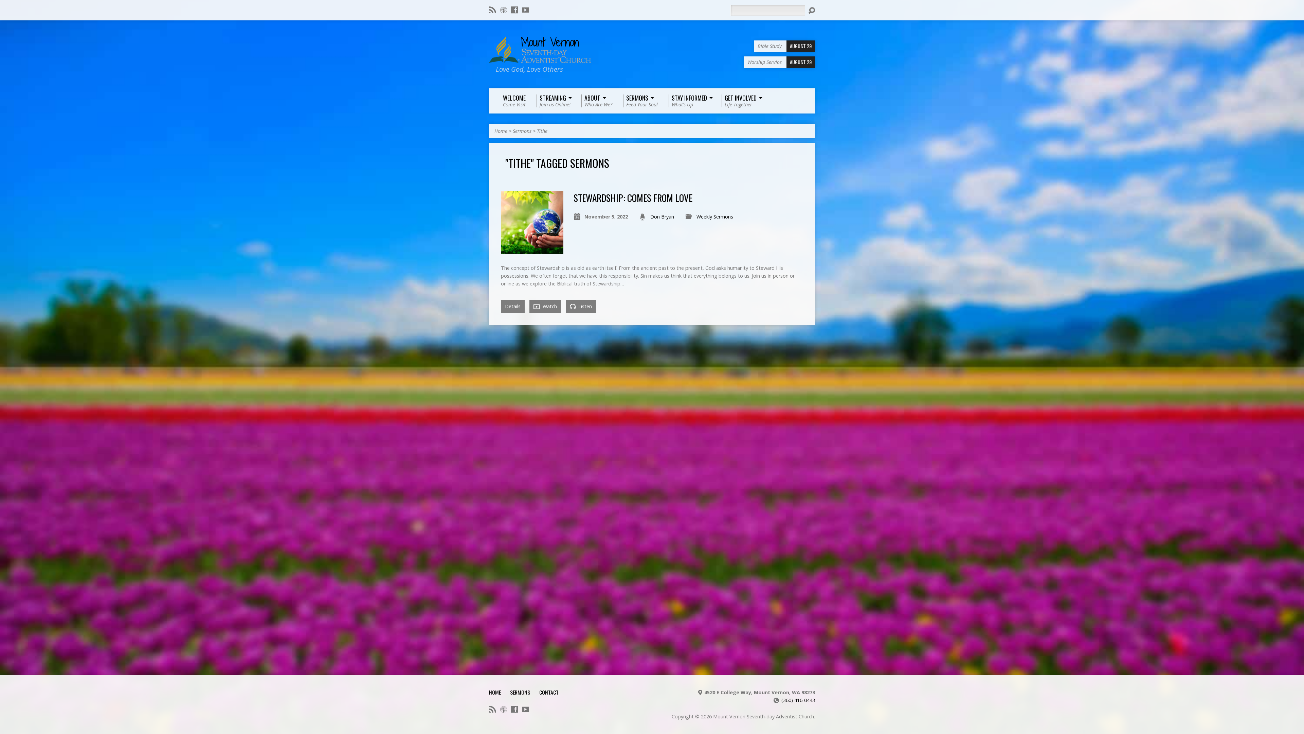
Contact (549, 692)
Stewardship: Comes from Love (633, 198)
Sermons (522, 131)
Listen (584, 306)
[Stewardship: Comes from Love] (532, 250)
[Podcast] (503, 9)
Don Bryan (662, 216)
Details (513, 306)
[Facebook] (514, 9)
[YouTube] (525, 9)
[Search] (811, 10)
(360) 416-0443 (798, 700)
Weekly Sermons (714, 216)
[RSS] (492, 9)
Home (500, 131)
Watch (549, 306)
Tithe (542, 131)
